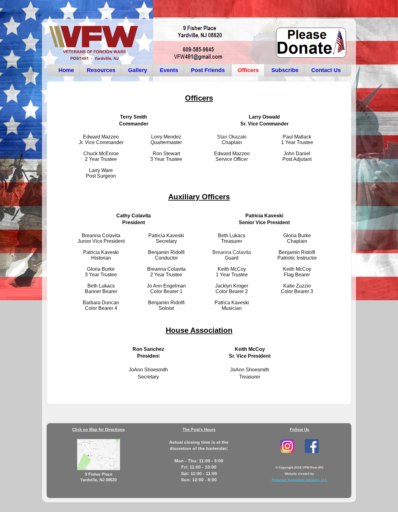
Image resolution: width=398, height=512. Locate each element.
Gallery (137, 70)
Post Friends (208, 70)
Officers (248, 70)
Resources (101, 70)
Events (169, 70)
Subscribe (284, 70)
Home (66, 70)
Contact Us (326, 70)
